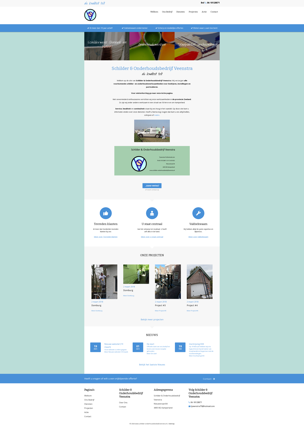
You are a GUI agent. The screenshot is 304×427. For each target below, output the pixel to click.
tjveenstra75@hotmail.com (202, 406)
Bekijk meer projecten (152, 319)
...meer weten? (152, 185)
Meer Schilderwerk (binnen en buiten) (107, 56)
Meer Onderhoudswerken (152, 56)
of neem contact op (152, 190)
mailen (156, 115)
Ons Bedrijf (167, 12)
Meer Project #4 (192, 311)
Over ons (123, 402)
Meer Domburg (96, 311)
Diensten (180, 12)
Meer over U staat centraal (152, 237)
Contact (214, 12)
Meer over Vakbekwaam (198, 237)
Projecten (193, 12)
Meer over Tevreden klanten (105, 237)
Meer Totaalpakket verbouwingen (197, 56)
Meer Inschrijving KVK (196, 356)
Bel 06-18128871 (210, 2)
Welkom (154, 12)
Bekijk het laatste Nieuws (152, 365)
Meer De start (152, 353)
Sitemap (172, 424)
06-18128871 (196, 402)
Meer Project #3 (160, 311)
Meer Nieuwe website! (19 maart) (116, 352)
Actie (204, 12)
